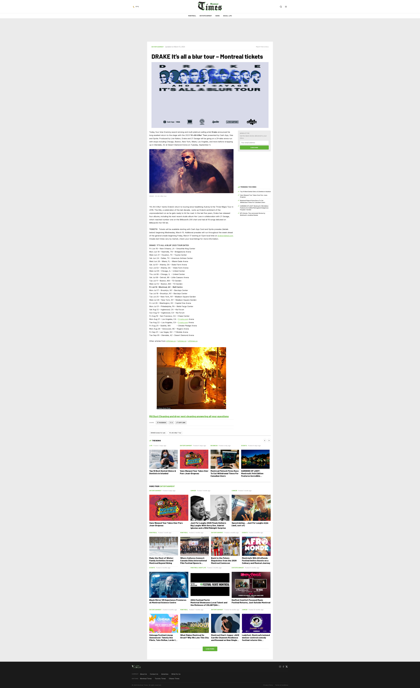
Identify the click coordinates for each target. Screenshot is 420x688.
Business (214, 445)
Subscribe (254, 147)
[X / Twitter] (286, 666)
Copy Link (181, 422)
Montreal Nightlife (198, 568)
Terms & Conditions (281, 685)
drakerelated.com (225, 236)
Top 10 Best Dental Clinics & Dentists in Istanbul (255, 191)
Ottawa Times (174, 678)
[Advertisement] (210, 30)
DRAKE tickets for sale (158, 433)
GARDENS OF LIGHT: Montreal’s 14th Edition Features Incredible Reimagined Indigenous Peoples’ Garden (254, 208)
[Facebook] (283, 666)
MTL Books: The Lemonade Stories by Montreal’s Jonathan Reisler (252, 214)
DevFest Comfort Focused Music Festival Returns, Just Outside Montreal (251, 601)
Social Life (227, 16)
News (217, 16)
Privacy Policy (268, 685)
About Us (143, 674)
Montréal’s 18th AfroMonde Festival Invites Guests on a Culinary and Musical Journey (256, 560)
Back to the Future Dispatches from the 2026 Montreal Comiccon (224, 560)
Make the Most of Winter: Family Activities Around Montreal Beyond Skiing (161, 560)
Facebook (162, 422)
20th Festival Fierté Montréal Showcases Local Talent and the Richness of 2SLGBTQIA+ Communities (209, 604)
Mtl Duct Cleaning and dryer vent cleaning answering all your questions (189, 416)
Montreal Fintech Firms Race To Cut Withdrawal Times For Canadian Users (252, 201)
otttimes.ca (192, 341)
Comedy (193, 490)
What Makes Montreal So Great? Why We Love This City (194, 636)
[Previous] (265, 440)
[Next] (269, 440)
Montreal (192, 16)
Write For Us (175, 674)
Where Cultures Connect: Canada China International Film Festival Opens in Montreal (193, 562)
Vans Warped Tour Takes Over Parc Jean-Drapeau (254, 196)
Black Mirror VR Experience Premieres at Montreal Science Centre (167, 601)
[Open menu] (286, 6)
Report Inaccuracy (262, 47)
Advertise (164, 674)
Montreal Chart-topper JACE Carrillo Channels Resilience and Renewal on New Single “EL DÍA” (225, 639)
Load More (210, 649)
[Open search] (281, 6)
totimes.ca (182, 341)
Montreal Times (146, 678)
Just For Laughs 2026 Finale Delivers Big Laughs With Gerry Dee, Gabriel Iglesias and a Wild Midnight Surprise (208, 525)
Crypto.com (183, 319)
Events (244, 445)
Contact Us (154, 674)
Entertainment (206, 16)
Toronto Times (160, 678)
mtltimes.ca (171, 341)
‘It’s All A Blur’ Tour (175, 433)
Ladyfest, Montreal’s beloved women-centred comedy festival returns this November (256, 639)
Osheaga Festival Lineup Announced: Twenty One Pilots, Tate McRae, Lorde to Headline (163, 639)
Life (150, 445)
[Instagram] (280, 666)
